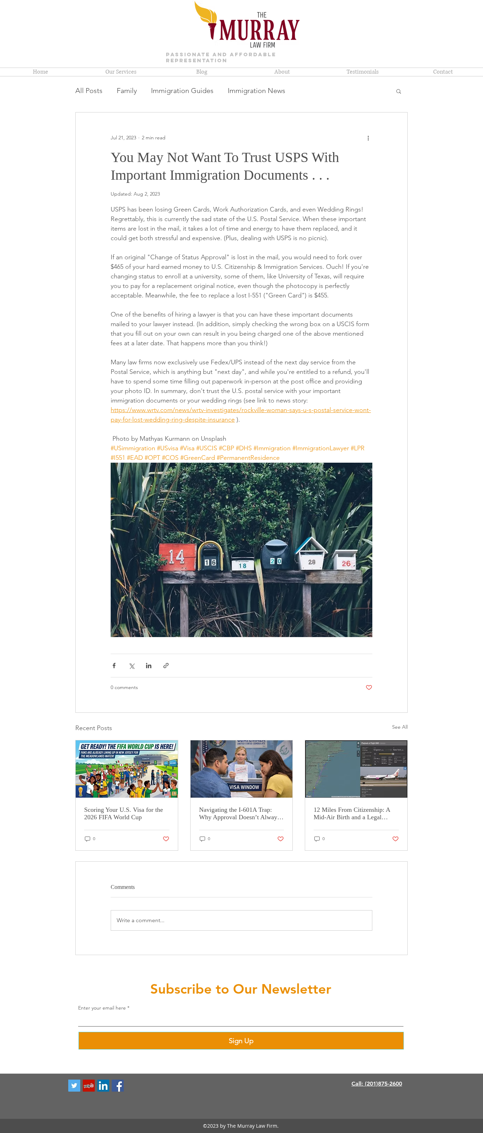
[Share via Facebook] (114, 665)
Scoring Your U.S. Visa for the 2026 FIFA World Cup (123, 813)
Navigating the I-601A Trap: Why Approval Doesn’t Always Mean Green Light (239, 813)
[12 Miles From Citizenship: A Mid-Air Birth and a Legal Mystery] (356, 769)
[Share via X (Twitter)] (131, 665)
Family (127, 90)
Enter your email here (102, 1007)
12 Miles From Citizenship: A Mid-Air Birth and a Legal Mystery (352, 813)
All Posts (89, 90)
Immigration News (256, 90)
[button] (398, 91)
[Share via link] (166, 665)
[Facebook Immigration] (118, 1086)
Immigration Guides (182, 90)
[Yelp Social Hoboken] (89, 1086)
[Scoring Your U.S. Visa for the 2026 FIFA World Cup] (127, 769)
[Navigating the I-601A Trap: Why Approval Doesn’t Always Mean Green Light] (242, 769)
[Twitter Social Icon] (74, 1086)
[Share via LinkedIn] (148, 665)
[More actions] (368, 138)
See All (400, 727)
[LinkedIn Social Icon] (103, 1086)
